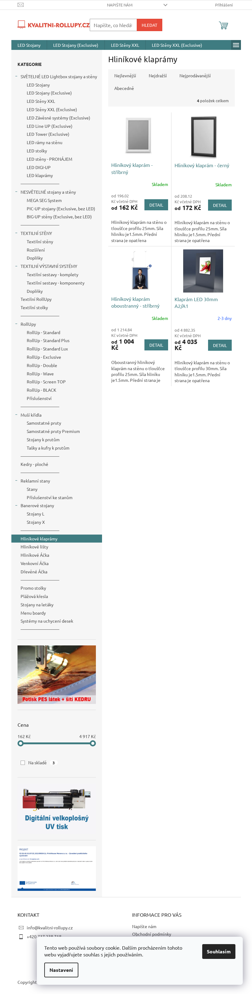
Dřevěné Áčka (34, 571)
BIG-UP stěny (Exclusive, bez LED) (59, 216)
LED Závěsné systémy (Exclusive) (58, 117)
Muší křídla (31, 415)
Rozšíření (36, 250)
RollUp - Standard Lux (47, 348)
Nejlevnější (125, 75)
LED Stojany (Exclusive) (49, 92)
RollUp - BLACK (41, 390)
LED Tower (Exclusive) (48, 134)
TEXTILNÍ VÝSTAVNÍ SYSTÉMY (49, 266)
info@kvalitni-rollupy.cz (50, 927)
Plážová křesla (34, 596)
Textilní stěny (40, 241)
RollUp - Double (42, 365)
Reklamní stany (35, 480)
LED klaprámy (40, 175)
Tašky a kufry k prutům (48, 448)
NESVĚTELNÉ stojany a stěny (48, 192)
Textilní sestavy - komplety (52, 274)
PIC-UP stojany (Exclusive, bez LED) (61, 208)
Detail (156, 205)
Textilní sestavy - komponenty (56, 282)
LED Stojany (38, 84)
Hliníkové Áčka (35, 555)
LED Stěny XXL (41, 101)
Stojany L (35, 513)
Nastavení (61, 970)
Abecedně (124, 88)
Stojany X (36, 522)
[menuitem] (29, 45)
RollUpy (28, 324)
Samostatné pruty (44, 423)
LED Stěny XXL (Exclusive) (52, 109)
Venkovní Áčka (35, 563)
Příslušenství (39, 398)
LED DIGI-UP (39, 167)
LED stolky (37, 150)
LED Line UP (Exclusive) (50, 126)
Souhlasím (219, 951)
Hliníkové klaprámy (39, 538)
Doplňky (35, 258)
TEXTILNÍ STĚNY (36, 233)
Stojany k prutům (43, 439)
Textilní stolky (34, 307)
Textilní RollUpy (36, 299)
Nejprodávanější (195, 75)
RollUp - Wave (40, 373)
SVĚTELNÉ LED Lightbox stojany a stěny (59, 76)
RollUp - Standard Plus (48, 340)
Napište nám (119, 4)
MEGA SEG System (44, 200)
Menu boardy (33, 613)
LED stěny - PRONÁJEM (49, 159)
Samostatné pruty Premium (53, 431)
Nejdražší (158, 75)
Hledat (149, 25)
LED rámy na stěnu (44, 142)
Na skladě (41, 762)
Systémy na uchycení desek (47, 621)
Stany (32, 489)
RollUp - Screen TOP (46, 381)
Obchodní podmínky (151, 934)
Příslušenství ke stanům (50, 497)
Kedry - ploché (34, 464)
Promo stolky (33, 588)
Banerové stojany (37, 505)
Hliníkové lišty (34, 546)
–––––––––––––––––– (40, 183)
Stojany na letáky (37, 604)
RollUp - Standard (43, 332)
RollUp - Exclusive (44, 357)
